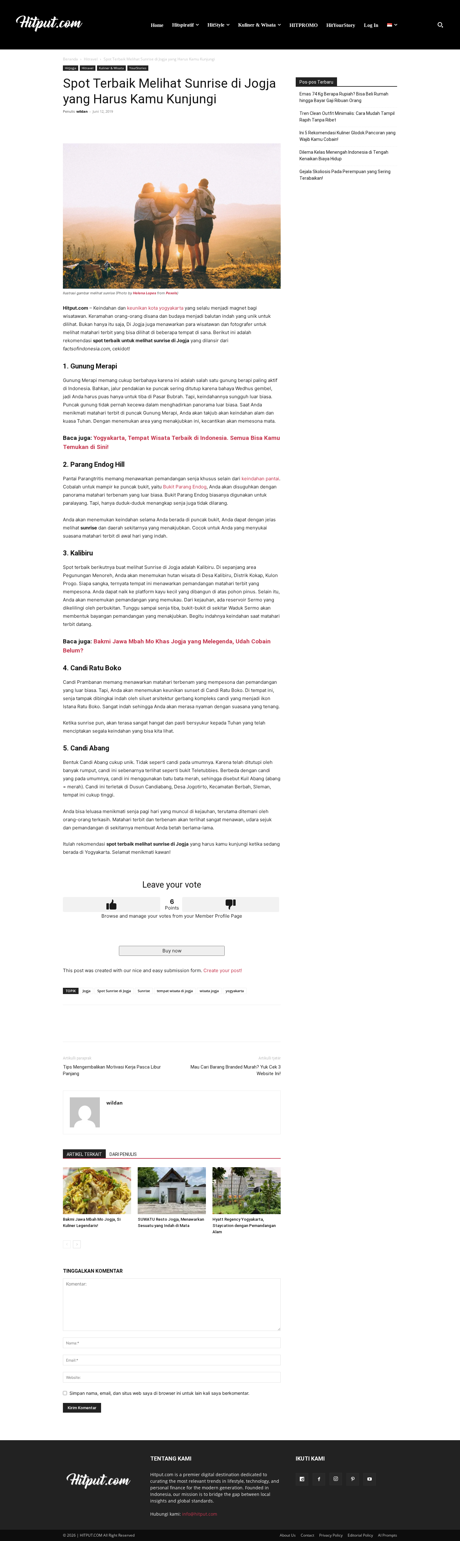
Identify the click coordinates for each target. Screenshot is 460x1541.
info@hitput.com (199, 1514)
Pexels (171, 293)
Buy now (171, 951)
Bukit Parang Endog (185, 487)
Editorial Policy (360, 1535)
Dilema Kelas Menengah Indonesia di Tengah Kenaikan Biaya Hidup (343, 155)
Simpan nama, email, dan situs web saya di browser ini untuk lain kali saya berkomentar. (159, 1393)
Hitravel (91, 59)
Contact (307, 1535)
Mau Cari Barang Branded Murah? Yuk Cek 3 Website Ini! (236, 1070)
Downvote (230, 904)
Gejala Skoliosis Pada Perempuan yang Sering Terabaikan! (345, 175)
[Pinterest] (98, 125)
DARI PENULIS (123, 1154)
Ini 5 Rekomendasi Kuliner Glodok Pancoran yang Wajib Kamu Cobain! (347, 136)
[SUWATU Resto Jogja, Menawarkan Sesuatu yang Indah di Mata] (172, 1190)
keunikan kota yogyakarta (155, 308)
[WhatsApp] (112, 125)
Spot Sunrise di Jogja (114, 990)
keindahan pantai (260, 479)
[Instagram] (336, 1479)
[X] (83, 125)
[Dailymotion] (302, 1479)
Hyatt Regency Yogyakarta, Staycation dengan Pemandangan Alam (244, 1225)
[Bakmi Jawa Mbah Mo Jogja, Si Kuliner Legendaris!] (97, 1190)
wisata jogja (209, 990)
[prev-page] (67, 1244)
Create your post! (222, 970)
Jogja (86, 990)
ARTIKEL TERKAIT (84, 1154)
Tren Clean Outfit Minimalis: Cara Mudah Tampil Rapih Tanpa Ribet (347, 116)
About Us (288, 1535)
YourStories (137, 68)
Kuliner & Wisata (111, 68)
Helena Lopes (145, 293)
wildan (82, 111)
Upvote (111, 904)
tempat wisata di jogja (175, 990)
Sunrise (144, 990)
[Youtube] (369, 1479)
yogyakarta (235, 990)
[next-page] (77, 1244)
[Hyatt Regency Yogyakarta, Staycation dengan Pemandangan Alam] (246, 1190)
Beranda (70, 59)
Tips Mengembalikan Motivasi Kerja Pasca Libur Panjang (112, 1070)
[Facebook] (69, 125)
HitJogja (70, 68)
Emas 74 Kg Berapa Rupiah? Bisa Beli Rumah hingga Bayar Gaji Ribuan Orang (343, 97)
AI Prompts (387, 1535)
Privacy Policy (331, 1535)
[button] (440, 24)
